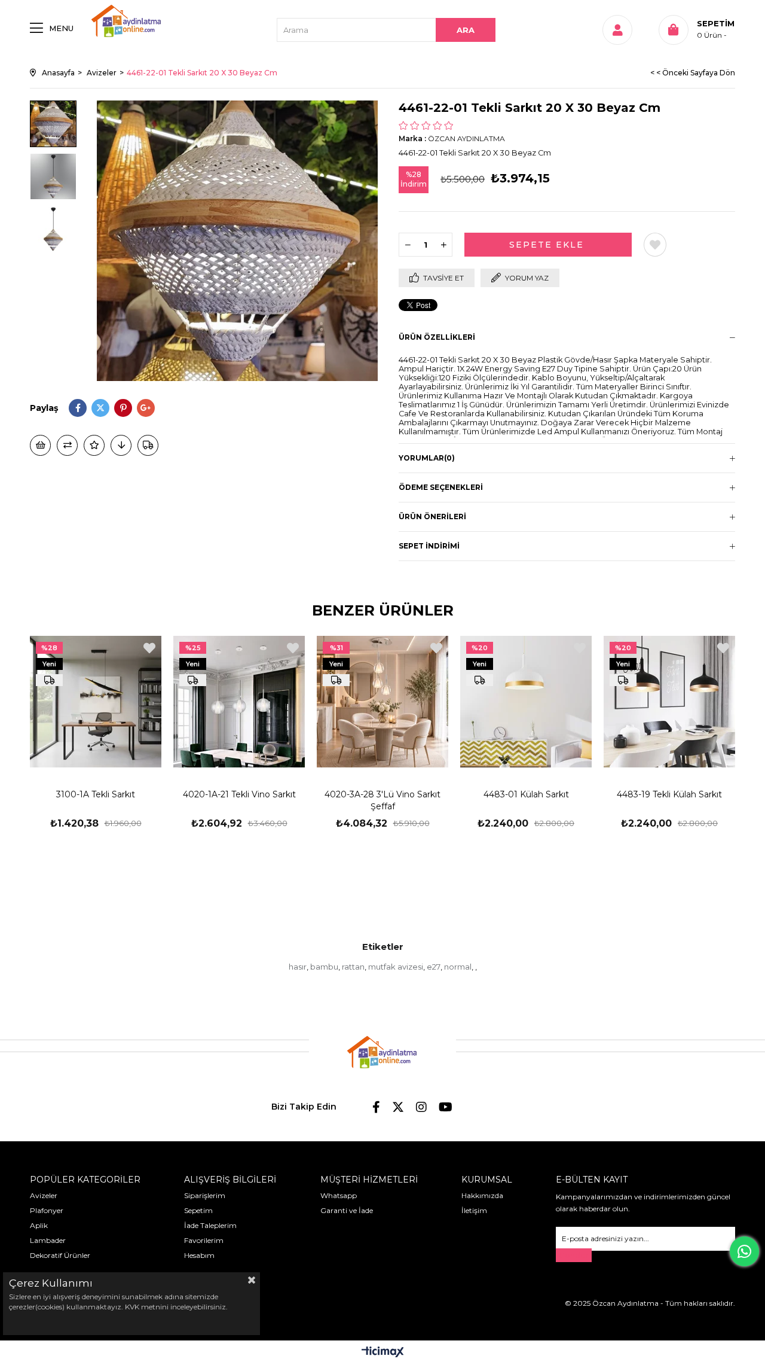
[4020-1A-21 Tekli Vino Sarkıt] (239, 701)
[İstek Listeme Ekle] (40, 445)
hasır (298, 966)
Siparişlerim (204, 1195)
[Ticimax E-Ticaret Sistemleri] (383, 1352)
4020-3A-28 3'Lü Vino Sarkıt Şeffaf (382, 800)
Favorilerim (204, 1240)
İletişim (474, 1210)
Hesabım (199, 1255)
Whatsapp (338, 1195)
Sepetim (198, 1210)
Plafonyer (46, 1210)
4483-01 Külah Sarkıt (526, 794)
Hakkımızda (482, 1195)
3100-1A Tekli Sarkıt (95, 794)
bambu (324, 966)
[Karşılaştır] (67, 445)
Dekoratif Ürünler (60, 1255)
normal (458, 966)
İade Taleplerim (210, 1225)
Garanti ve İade (346, 1210)
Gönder (574, 1255)
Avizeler (43, 1195)
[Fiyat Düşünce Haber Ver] (121, 445)
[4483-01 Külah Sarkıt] (526, 701)
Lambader (48, 1240)
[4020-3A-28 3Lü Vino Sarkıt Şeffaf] (382, 701)
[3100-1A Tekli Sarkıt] (95, 701)
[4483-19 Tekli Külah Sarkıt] (669, 701)
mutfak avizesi (395, 966)
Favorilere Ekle (149, 648)
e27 (433, 966)
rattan (353, 966)
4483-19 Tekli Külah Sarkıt (669, 794)
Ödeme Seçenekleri (441, 487)
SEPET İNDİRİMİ (429, 545)
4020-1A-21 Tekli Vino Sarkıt (239, 794)
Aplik (39, 1225)
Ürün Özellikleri (437, 337)
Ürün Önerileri (432, 516)
